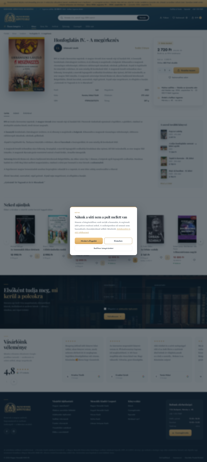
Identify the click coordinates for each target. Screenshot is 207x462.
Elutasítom (118, 241)
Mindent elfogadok (89, 241)
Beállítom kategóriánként (103, 248)
